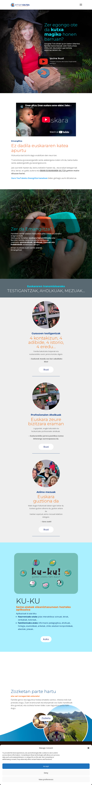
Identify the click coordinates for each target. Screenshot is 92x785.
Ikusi (46, 369)
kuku (46, 639)
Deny (46, 773)
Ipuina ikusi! (57, 58)
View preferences (46, 779)
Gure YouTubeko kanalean (29, 178)
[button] (88, 748)
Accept (46, 766)
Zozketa (46, 718)
